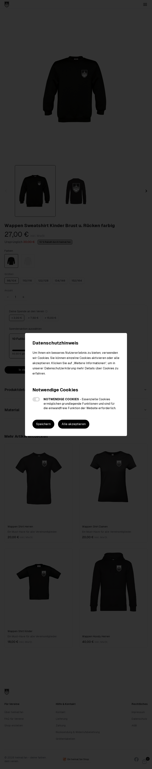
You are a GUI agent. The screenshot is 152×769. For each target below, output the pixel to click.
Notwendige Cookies (36, 399)
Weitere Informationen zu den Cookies (59, 380)
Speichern (43, 424)
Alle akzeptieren (74, 424)
